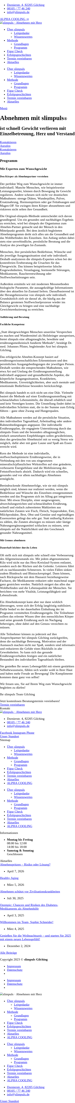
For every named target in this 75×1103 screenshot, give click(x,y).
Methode (12, 40)
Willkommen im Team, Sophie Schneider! (26, 922)
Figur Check (15, 51)
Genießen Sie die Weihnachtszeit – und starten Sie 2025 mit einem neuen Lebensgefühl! (35, 937)
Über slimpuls (16, 29)
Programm (20, 47)
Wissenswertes (23, 36)
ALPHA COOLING (19, 783)
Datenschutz (14, 970)
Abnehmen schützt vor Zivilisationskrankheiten (30, 891)
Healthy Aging (9, 878)
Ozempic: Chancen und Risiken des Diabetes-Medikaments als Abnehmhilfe (29, 906)
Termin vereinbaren (19, 58)
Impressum (14, 966)
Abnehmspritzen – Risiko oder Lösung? (25, 864)
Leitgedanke (21, 33)
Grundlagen (21, 44)
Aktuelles (13, 62)
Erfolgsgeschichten (19, 55)
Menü (3, 108)
